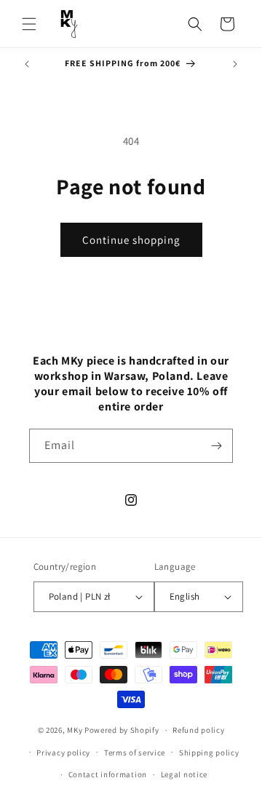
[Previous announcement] (27, 64)
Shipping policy (209, 752)
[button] (29, 24)
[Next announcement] (235, 64)
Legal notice (184, 774)
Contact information (107, 774)
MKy (74, 730)
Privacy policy (63, 752)
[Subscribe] (216, 446)
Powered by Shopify (121, 730)
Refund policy (198, 730)
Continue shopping (131, 240)
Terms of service (134, 752)
